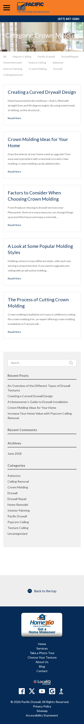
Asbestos (58, 62)
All (4, 56)
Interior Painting (12, 68)
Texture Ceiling (37, 62)
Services (42, 648)
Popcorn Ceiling (22, 56)
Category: (42, 35)
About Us (42, 662)
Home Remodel (12, 62)
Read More (14, 118)
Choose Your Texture (42, 657)
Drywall (57, 68)
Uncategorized (17, 533)
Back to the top (45, 591)
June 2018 (15, 453)
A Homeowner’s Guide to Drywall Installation (38, 402)
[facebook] (22, 691)
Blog (42, 666)
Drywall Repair (70, 56)
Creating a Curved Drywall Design (42, 92)
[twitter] (32, 691)
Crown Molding (38, 68)
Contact (42, 671)
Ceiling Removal (13, 74)
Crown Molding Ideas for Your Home (32, 407)
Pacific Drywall (46, 56)
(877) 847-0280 (68, 19)
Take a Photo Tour (42, 653)
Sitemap (42, 711)
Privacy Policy (42, 706)
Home (42, 644)
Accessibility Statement (42, 715)
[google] (52, 691)
